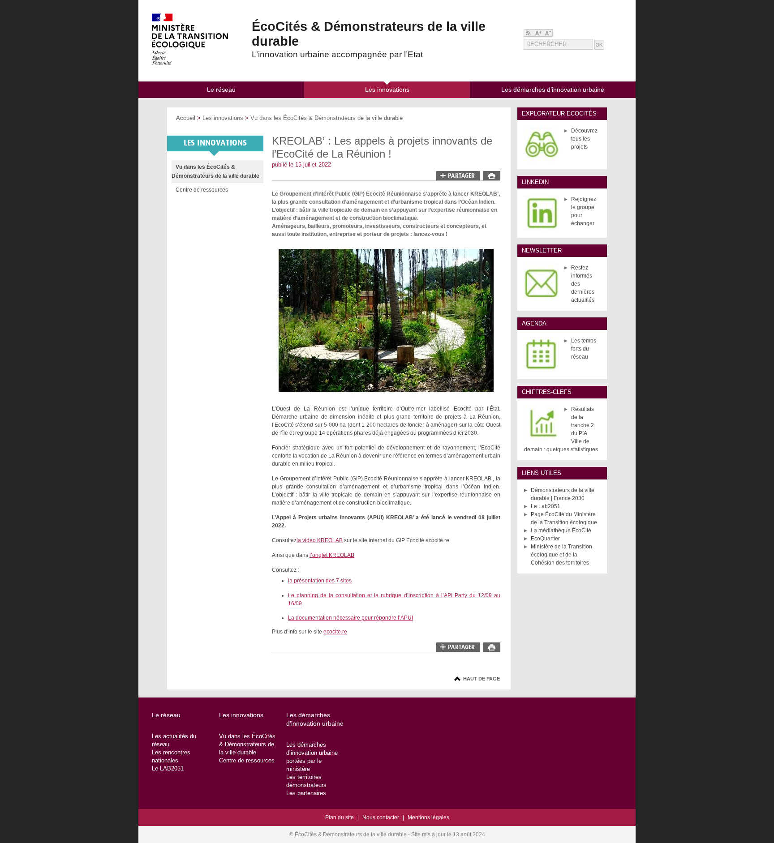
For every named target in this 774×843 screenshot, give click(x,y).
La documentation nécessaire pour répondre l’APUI (350, 618)
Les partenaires (306, 793)
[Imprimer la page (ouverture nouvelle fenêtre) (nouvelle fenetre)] (491, 178)
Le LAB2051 (168, 768)
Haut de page (481, 678)
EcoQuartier (545, 538)
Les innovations (222, 118)
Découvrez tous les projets (584, 139)
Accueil (185, 118)
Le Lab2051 (545, 506)
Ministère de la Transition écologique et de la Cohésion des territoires (561, 554)
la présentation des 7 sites (320, 581)
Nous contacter (380, 817)
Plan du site (339, 817)
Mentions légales (428, 817)
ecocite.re (335, 632)
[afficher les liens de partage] (458, 175)
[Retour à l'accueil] (190, 63)
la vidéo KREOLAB (320, 540)
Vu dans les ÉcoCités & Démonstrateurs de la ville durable (326, 118)
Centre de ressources (202, 190)
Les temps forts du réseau (583, 349)
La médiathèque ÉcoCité (561, 530)
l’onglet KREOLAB (332, 555)
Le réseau (166, 715)
